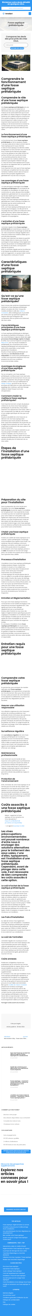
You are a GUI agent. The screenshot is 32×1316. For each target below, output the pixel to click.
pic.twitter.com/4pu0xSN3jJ (13, 823)
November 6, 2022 (18, 826)
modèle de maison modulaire (17, 985)
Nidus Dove (4, 343)
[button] (30, 13)
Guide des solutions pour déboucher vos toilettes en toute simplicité (19, 1068)
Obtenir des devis (17, 48)
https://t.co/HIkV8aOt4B (12, 821)
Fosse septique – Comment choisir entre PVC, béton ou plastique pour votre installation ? (19, 1083)
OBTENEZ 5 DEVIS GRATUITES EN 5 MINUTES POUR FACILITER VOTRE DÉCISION (16, 1151)
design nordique (6, 383)
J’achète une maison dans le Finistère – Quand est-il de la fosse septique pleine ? (19, 1096)
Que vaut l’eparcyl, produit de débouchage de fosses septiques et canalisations (20, 1054)
